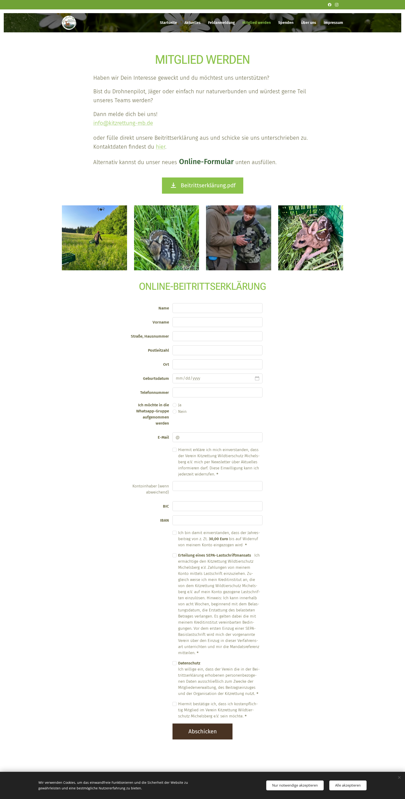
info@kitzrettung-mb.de (123, 123)
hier (160, 146)
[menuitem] (170, 23)
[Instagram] (337, 5)
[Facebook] (330, 5)
